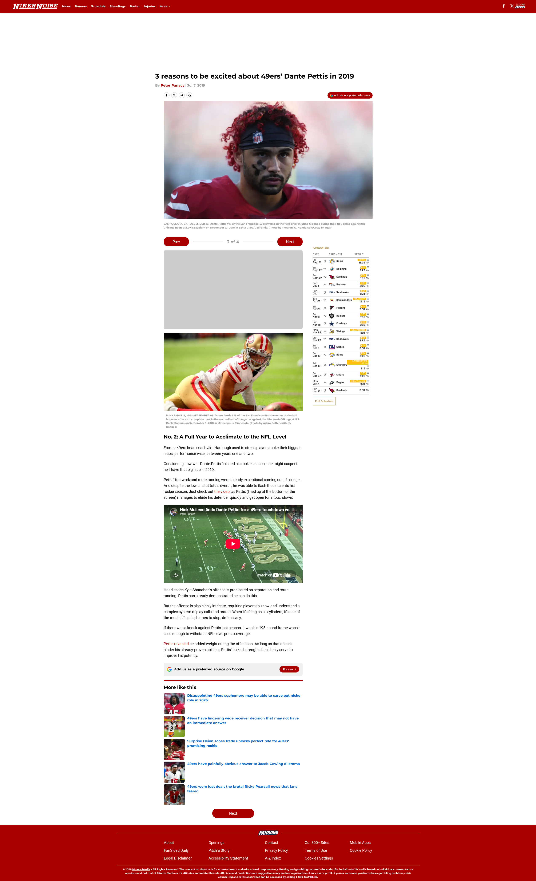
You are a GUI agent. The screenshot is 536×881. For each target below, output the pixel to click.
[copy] (189, 95)
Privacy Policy (276, 850)
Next (290, 241)
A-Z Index (273, 858)
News (66, 6)
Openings (216, 842)
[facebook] (504, 6)
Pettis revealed (176, 644)
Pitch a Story (219, 850)
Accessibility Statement (228, 858)
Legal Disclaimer (178, 858)
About (169, 842)
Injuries (149, 6)
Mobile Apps (360, 842)
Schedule (98, 6)
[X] (512, 6)
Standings (118, 6)
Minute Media (141, 869)
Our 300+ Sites (317, 842)
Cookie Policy (361, 850)
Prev (176, 241)
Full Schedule (324, 401)
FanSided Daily (176, 850)
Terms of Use (316, 850)
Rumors (81, 6)
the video (222, 491)
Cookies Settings (319, 858)
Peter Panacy (172, 85)
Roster (135, 6)
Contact (271, 842)
